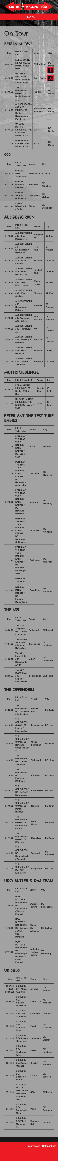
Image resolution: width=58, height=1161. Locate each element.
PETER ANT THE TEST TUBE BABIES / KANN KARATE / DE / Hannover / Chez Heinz (20, 473)
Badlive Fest (34, 710)
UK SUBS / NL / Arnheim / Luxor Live (21, 1001)
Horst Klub (36, 248)
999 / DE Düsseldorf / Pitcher (20, 206)
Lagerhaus (35, 1038)
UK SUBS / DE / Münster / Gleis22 (22, 1063)
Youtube (50, 78)
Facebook (50, 70)
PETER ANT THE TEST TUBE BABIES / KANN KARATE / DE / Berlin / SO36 (20, 446)
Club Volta (35, 1013)
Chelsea (38, 293)
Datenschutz (49, 1146)
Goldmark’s (34, 195)
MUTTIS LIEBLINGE (20, 128)
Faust (33, 1026)
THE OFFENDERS (19, 689)
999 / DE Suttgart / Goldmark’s (20, 195)
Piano (33, 1108)
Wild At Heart (40, 64)
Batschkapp (35, 590)
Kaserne (38, 260)
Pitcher (32, 206)
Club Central (34, 822)
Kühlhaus (36, 775)
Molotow (38, 339)
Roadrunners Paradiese (40, 110)
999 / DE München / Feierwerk (20, 184)
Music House (37, 282)
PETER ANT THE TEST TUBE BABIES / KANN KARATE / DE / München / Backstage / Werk (21, 560)
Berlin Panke (40, 78)
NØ (16, 609)
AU (35, 328)
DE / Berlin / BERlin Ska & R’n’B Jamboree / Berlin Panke (23, 78)
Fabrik (33, 1050)
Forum (33, 1075)
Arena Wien (34, 173)
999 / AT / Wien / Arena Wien (20, 173)
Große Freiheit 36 (36, 743)
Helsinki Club (38, 271)
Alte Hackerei (38, 318)
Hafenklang (34, 643)
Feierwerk (33, 184)
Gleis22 (34, 1062)
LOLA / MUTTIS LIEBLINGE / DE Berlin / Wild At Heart (22, 64)
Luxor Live (35, 1001)
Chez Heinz (35, 473)
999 (7, 154)
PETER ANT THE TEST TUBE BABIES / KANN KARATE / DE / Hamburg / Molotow (20, 502)
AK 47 (32, 659)
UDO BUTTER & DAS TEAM (28, 880)
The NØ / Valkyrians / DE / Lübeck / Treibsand (21, 630)
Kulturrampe (37, 790)
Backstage (35, 560)
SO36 (36, 129)
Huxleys (37, 91)
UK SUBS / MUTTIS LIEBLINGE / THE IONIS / (24, 402)
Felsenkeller (35, 675)
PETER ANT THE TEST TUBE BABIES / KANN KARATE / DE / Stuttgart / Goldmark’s (20, 530)
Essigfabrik (36, 868)
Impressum (34, 1146)
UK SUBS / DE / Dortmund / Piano (21, 1108)
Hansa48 (38, 350)
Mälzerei (38, 305)
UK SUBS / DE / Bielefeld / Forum (21, 1075)
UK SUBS (12, 970)
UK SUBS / (20, 123)
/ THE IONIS (22, 1092)
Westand (35, 853)
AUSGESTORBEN (19, 217)
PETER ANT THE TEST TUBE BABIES (29, 418)
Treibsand (39, 361)
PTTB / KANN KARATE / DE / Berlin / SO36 (22, 143)
